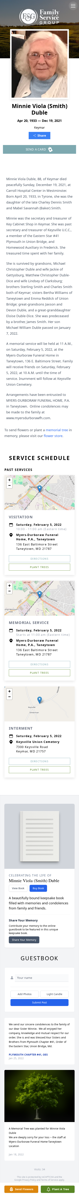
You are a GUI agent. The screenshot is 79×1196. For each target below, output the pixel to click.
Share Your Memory (24, 939)
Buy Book (38, 888)
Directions (39, 558)
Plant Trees (39, 567)
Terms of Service (49, 1179)
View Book (18, 888)
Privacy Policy (29, 1179)
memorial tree (57, 430)
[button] (39, 489)
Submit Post (39, 1002)
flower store (53, 436)
